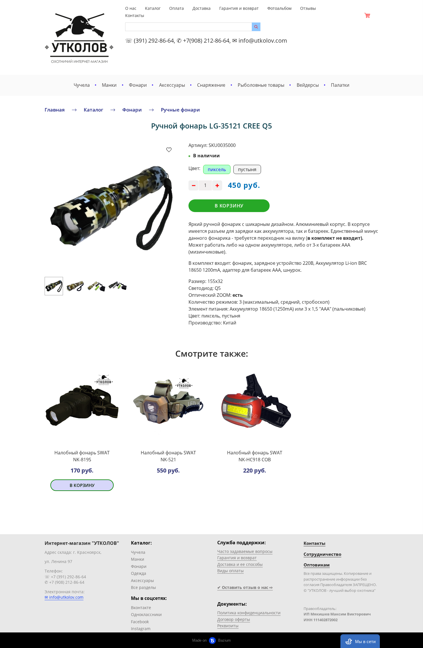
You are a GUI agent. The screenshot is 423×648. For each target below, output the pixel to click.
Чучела (82, 85)
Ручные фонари (180, 109)
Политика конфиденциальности (249, 612)
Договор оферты (233, 619)
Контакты (134, 15)
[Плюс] (217, 185)
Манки (109, 85)
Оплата (176, 8)
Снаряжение (211, 85)
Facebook (140, 621)
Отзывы (308, 8)
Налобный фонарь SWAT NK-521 (168, 456)
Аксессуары (172, 85)
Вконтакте (141, 607)
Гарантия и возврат (239, 8)
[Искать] (256, 26)
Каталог (153, 8)
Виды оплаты (230, 570)
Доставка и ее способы (240, 564)
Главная (55, 109)
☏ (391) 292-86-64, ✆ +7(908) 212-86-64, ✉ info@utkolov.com (206, 40)
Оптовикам (317, 565)
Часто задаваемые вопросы (245, 551)
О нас (130, 8)
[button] (360, 641)
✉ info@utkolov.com (64, 597)
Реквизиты (228, 625)
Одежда (138, 573)
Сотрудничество (322, 554)
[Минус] (193, 185)
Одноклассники (146, 614)
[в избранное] (169, 149)
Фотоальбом (279, 8)
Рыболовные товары (261, 85)
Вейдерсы (308, 85)
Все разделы (143, 587)
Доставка (202, 8)
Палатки (340, 85)
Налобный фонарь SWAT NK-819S (82, 456)
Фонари (138, 85)
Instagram (140, 628)
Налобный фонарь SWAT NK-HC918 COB (254, 456)
